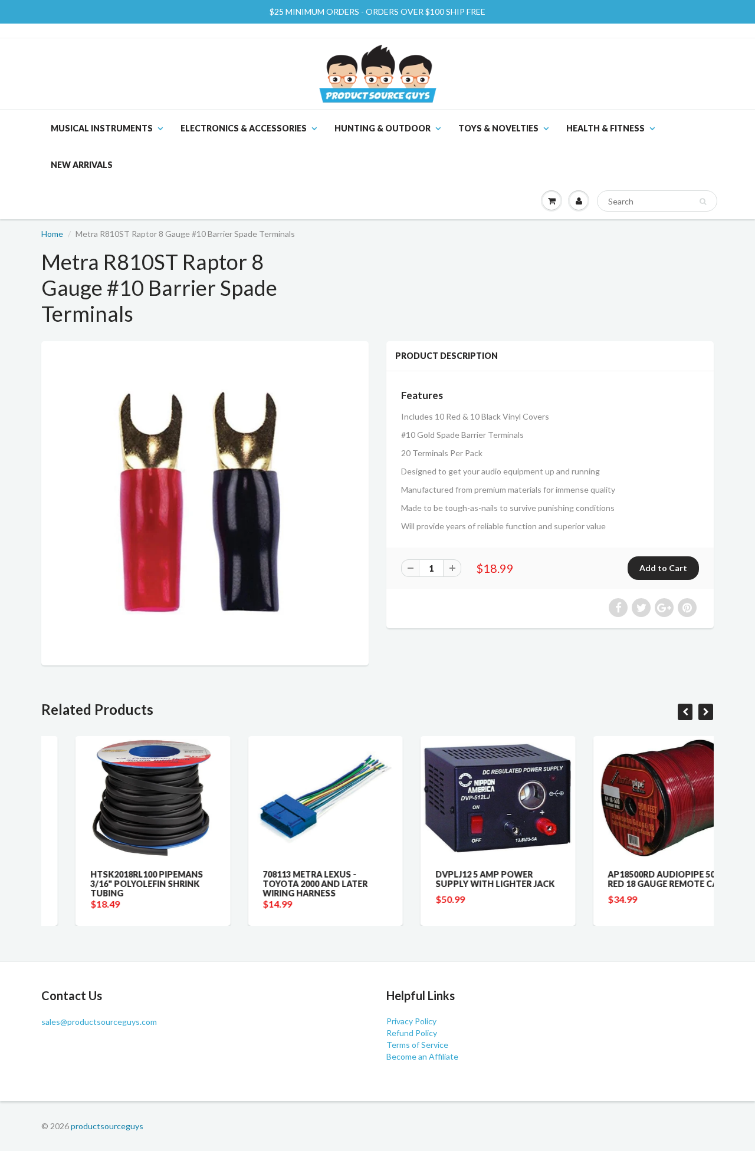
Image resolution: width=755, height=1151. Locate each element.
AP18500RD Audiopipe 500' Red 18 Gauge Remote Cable (636, 879)
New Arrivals (82, 165)
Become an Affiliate (422, 1056)
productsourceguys (107, 1126)
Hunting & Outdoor (382, 128)
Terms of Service (417, 1045)
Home (52, 234)
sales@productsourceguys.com (99, 1022)
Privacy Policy (411, 1021)
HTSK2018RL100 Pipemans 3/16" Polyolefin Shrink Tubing (112, 883)
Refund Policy (411, 1033)
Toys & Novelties (498, 128)
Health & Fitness (605, 128)
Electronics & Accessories (243, 128)
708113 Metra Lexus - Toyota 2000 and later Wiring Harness (281, 883)
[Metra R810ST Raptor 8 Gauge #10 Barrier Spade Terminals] (205, 502)
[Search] (703, 201)
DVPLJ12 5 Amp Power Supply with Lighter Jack (460, 879)
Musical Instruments (102, 128)
